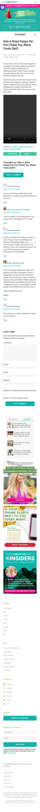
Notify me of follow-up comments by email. (20, 391)
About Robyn (7, 608)
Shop (5, 623)
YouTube (9, 692)
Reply (5, 202)
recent (27, 419)
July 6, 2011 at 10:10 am (11, 266)
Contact (5, 627)
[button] (2, 7)
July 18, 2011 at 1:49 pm (11, 309)
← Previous (11, 154)
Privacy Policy (7, 783)
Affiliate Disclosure (8, 773)
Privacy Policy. (11, 753)
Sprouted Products (9, 659)
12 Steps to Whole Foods (11, 648)
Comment (7, 343)
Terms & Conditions (8, 787)
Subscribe (20, 744)
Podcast (5, 616)
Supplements (7, 663)
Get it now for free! (20, 27)
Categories (20, 34)
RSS (8, 704)
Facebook (10, 684)
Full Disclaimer (7, 776)
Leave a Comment (13, 175)
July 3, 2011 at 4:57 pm (11, 212)
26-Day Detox (7, 652)
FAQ (4, 634)
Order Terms (6, 780)
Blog (4, 612)
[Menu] (35, 2)
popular (13, 419)
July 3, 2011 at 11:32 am (11, 189)
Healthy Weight (16, 149)
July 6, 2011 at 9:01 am (11, 233)
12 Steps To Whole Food (19, 147)
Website (6, 380)
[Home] (10, 2)
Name (6, 364)
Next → (28, 154)
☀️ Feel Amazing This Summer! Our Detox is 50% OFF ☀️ (20, 6)
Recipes (5, 619)
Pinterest (10, 696)
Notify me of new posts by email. (16, 398)
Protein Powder (8, 655)
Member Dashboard (20, 718)
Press (5, 631)
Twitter (9, 700)
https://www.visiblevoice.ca (16, 209)
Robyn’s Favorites (8, 667)
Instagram (10, 688)
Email (6, 372)
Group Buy (6, 670)
